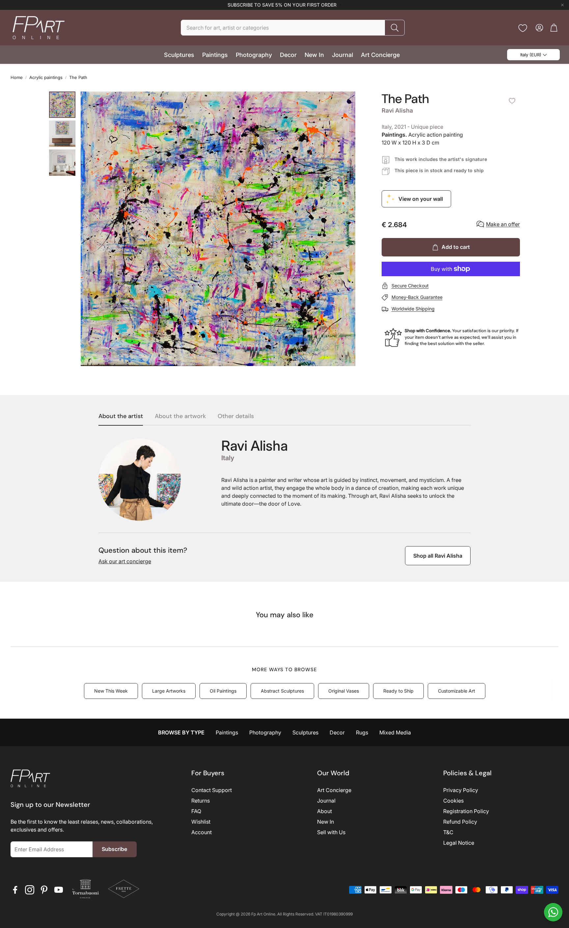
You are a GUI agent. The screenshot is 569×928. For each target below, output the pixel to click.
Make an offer (503, 224)
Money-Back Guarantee (417, 297)
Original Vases (343, 691)
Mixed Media (395, 732)
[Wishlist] (523, 28)
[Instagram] (29, 889)
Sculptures (305, 732)
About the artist (120, 416)
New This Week (111, 691)
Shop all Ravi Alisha (437, 555)
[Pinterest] (44, 889)
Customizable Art (456, 691)
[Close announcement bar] (562, 5)
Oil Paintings (223, 691)
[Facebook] (15, 889)
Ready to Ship (398, 691)
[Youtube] (58, 889)
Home (17, 77)
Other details (236, 416)
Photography (265, 732)
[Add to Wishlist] (512, 101)
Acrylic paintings (46, 77)
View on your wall (420, 199)
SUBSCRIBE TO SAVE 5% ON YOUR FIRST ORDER (282, 5)
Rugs (362, 732)
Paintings (227, 732)
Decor (337, 732)
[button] (292, 27)
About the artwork (180, 416)
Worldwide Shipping (413, 308)
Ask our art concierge (124, 561)
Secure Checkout (410, 285)
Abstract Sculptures (282, 691)
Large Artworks (168, 691)
